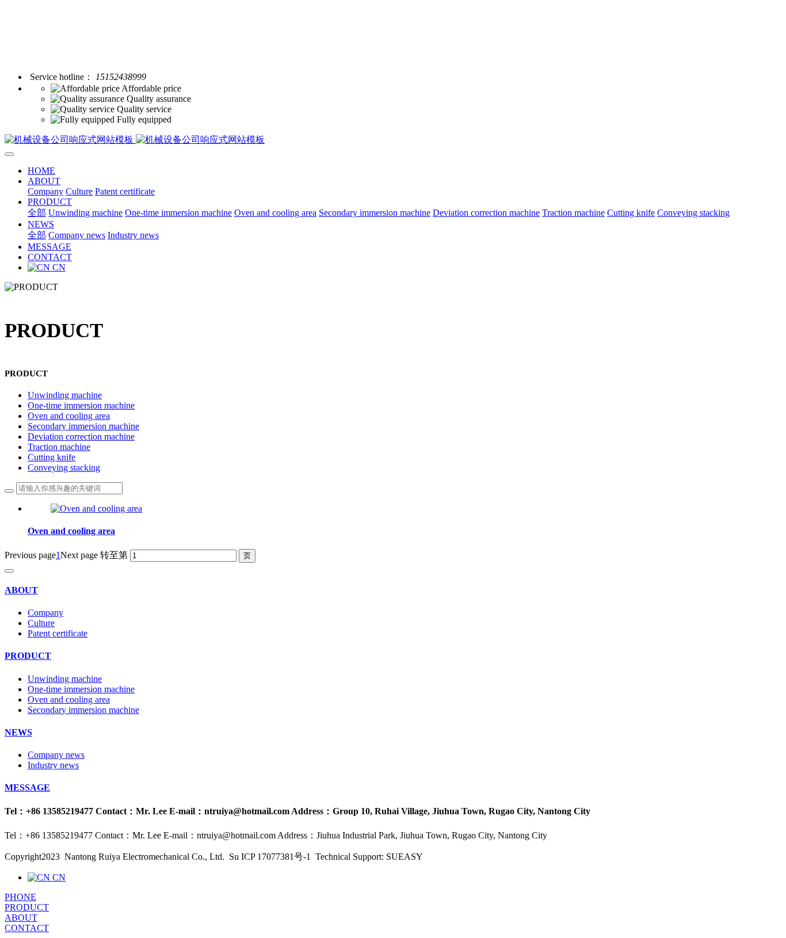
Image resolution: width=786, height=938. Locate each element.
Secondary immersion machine (83, 426)
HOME (41, 171)
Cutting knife (51, 457)
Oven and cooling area (69, 416)
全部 (37, 213)
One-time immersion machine (81, 405)
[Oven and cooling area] (96, 508)
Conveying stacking (64, 467)
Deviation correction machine (81, 436)
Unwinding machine (65, 395)
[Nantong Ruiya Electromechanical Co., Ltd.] (393, 140)
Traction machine (59, 447)
